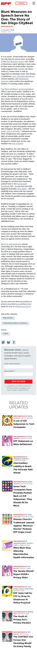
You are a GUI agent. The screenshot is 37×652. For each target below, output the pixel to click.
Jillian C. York (8, 30)
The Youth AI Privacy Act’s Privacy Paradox (22, 619)
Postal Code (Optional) (12, 363)
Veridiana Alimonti (20, 459)
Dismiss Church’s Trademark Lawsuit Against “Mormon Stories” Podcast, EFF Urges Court (23, 525)
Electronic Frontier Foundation (6, 3)
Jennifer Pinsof (19, 543)
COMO (5, 333)
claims (32, 276)
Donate (21, 3)
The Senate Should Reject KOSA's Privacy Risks (23, 574)
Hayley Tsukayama (26, 589)
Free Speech (8, 318)
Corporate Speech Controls (15, 323)
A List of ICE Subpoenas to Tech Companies (23, 423)
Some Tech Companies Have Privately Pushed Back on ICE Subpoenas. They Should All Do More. (22, 496)
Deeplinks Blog (19, 416)
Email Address (9, 371)
